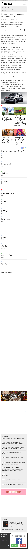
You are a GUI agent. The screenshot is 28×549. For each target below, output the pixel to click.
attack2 (4, 246)
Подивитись (14, 545)
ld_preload (5, 219)
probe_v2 (5, 211)
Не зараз (23, 545)
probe (3, 201)
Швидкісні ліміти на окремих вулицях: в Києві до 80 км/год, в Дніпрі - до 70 (13, 447)
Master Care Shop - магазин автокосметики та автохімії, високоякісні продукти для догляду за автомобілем (12, 469)
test (2, 155)
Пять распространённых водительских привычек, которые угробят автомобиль (17, 524)
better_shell (6, 164)
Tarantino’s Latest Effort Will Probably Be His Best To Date (7, 140)
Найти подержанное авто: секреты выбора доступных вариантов (12, 458)
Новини (9, 7)
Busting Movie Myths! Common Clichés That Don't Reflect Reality (20, 141)
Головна (4, 7)
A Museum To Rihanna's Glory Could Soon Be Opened (7, 118)
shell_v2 (4, 173)
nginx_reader (6, 263)
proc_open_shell (8, 193)
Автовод (7, 3)
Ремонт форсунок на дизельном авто (15, 438)
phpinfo (4, 181)
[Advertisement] (14, 332)
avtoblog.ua (14, 19)
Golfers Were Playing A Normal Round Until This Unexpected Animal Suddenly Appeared (20, 120)
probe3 (4, 237)
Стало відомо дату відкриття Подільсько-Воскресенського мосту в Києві (13, 442)
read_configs (6, 255)
